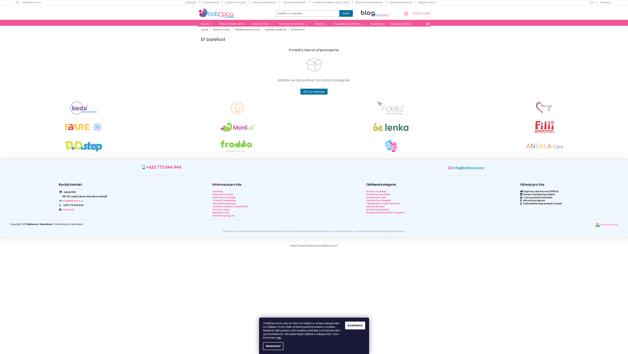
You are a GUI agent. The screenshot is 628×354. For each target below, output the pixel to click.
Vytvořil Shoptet (609, 224)
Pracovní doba (221, 209)
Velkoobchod (211, 2)
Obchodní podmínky (294, 2)
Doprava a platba (236, 2)
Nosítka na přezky (376, 191)
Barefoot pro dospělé (378, 200)
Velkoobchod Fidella (224, 197)
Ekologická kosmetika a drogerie (385, 212)
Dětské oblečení (375, 206)
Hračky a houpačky (377, 209)
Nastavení (273, 346)
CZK (592, 2)
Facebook (68, 209)
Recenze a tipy (220, 212)
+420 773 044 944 (163, 167)
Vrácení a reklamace (264, 2)
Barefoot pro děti (376, 197)
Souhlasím (355, 325)
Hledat (346, 13)
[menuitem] (207, 24)
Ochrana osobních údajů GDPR (331, 2)
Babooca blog (427, 2)
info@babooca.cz (468, 168)
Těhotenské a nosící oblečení (383, 203)
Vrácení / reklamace (224, 200)
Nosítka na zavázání (378, 194)
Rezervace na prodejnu (369, 2)
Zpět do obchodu (314, 91)
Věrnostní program (400, 2)
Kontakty (191, 2)
